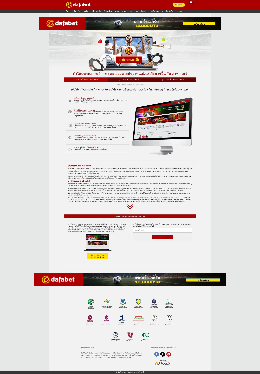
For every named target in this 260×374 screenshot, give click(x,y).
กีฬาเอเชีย (76, 11)
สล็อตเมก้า (96, 11)
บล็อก (179, 11)
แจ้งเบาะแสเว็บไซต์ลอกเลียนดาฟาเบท (97, 256)
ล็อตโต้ (144, 11)
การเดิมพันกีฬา (168, 11)
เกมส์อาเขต (127, 11)
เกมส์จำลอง (154, 11)
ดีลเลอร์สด (108, 11)
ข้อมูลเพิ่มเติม (88, 102)
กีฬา (67, 11)
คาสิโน (86, 11)
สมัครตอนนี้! (178, 4)
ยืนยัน (162, 237)
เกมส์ (117, 11)
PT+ (136, 11)
